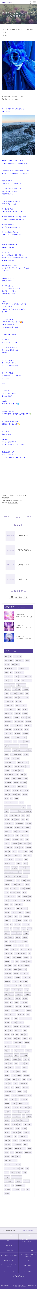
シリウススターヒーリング (17, 1010)
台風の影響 (28, 823)
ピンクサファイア (13, 746)
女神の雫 (29, 929)
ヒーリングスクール (10, 685)
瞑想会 (6, 673)
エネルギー (22, 868)
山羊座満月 (27, 994)
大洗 (6, 998)
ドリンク (7, 843)
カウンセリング (17, 656)
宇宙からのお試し (21, 738)
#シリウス (18, 597)
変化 (6, 1083)
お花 (27, 1169)
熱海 (16, 1063)
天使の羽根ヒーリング (15, 754)
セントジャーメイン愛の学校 (12, 1169)
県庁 (30, 1038)
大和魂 (28, 880)
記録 (20, 1132)
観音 (6, 965)
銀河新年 (7, 819)
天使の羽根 (13, 693)
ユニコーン (12, 1099)
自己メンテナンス (19, 1051)
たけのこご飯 (22, 969)
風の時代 (17, 681)
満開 (14, 957)
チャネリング (16, 1189)
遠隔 (31, 851)
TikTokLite (14, 1124)
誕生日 (17, 819)
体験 (30, 896)
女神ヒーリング (8, 734)
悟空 (6, 937)
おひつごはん (26, 925)
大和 (18, 880)
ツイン (27, 884)
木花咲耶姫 (26, 1075)
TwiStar (21, 742)
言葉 (29, 717)
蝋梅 (18, 908)
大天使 (28, 766)
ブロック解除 (8, 969)
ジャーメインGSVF (19, 766)
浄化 (16, 1018)
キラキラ (7, 778)
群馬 (6, 656)
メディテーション (19, 673)
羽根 (6, 746)
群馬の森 (17, 815)
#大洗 (25, 597)
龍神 (12, 1034)
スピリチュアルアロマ (10, 786)
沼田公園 (16, 973)
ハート (14, 851)
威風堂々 (13, 1104)
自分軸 (13, 738)
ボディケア (26, 1181)
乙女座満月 (7, 1112)
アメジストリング (19, 721)
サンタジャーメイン (14, 900)
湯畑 (17, 961)
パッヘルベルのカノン (10, 1014)
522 (28, 868)
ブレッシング (8, 1038)
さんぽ (21, 847)
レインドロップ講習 (23, 831)
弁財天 (12, 1152)
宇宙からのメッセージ (10, 762)
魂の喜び (24, 896)
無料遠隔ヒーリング (22, 876)
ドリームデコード (9, 1181)
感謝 (6, 1047)
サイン (18, 1156)
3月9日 (6, 1173)
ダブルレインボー (9, 1128)
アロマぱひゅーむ (9, 701)
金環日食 (15, 1059)
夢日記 (6, 693)
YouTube (26, 754)
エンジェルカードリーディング (12, 1165)
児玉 (19, 1038)
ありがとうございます (16, 990)
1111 (18, 758)
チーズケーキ (21, 1014)
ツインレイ (7, 750)
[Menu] (34, 2)
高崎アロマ (7, 689)
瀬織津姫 (27, 742)
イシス (15, 945)
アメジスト (17, 925)
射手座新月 (21, 693)
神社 (29, 807)
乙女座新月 (7, 839)
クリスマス (12, 876)
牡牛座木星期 (8, 782)
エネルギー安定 (8, 827)
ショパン (7, 868)
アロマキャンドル (22, 750)
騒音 (20, 1059)
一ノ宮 (13, 1075)
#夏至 (11, 597)
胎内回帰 (7, 1120)
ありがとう (23, 949)
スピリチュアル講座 (22, 778)
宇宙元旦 (18, 937)
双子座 (26, 990)
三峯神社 (12, 949)
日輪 (10, 965)
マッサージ (15, 982)
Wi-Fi (6, 941)
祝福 (22, 774)
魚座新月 (12, 941)
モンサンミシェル (24, 1026)
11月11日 (18, 1067)
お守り (17, 664)
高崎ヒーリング (8, 713)
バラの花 (7, 1018)
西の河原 (29, 961)
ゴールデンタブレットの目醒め (22, 827)
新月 (16, 697)
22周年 (13, 1156)
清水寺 (19, 1071)
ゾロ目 (30, 855)
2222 (25, 855)
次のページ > (30, 517)
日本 (27, 1063)
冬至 (6, 876)
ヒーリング (7, 1189)
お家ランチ (7, 921)
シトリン (7, 1087)
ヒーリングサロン (9, 660)
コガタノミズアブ (9, 1006)
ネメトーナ (26, 872)
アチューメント (8, 721)
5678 (6, 1099)
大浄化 (15, 969)
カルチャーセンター (16, 1177)
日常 (15, 1038)
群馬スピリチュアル (26, 681)
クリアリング (8, 831)
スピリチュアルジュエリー (11, 803)
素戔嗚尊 (26, 957)
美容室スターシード (10, 864)
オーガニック (13, 811)
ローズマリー (8, 1043)
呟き (30, 843)
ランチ (6, 929)
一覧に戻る (19, 517)
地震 (25, 1030)
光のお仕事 (14, 1132)
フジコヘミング (24, 790)
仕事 (6, 900)
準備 (6, 1063)
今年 (10, 1083)
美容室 (16, 799)
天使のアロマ (8, 717)
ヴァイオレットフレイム (21, 953)
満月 (6, 851)
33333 (15, 742)
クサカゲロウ (24, 1002)
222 (27, 819)
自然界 (18, 892)
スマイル (12, 725)
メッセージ (16, 717)
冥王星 (6, 754)
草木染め (19, 864)
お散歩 (11, 916)
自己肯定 (7, 1104)
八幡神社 (25, 1038)
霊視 (28, 1189)
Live (20, 1124)
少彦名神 (7, 1177)
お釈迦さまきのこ (18, 1043)
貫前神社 (7, 1075)
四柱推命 (26, 933)
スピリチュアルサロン (10, 896)
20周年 (23, 929)
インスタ (7, 758)
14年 (30, 1108)
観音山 (30, 949)
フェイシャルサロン (14, 1047)
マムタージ (26, 1132)
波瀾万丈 (11, 937)
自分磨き (16, 782)
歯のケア (23, 717)
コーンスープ (28, 1018)
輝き (12, 1087)
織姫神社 (7, 933)
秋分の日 (7, 1051)
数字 (25, 1091)
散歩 (23, 815)
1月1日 (23, 880)
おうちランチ (8, 973)
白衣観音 (12, 892)
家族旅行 (23, 961)
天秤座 (24, 1173)
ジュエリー (18, 1181)
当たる (23, 1189)
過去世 (6, 725)
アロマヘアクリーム (9, 908)
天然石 (29, 1148)
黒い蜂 (6, 1152)
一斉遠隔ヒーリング (23, 1104)
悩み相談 (7, 1193)
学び (25, 1059)
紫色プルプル (8, 729)
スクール (7, 1185)
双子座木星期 (23, 982)
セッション (25, 1087)
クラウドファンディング (11, 668)
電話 (6, 794)
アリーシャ (17, 713)
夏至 (11, 799)
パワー (26, 835)
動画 (26, 851)
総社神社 (7, 1095)
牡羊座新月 (7, 957)
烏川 (6, 916)
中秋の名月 (28, 847)
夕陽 (6, 855)
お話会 (24, 807)
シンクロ (11, 835)
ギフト (11, 766)
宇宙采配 (27, 1043)
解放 (15, 831)
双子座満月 (14, 868)
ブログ (13, 758)
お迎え (25, 921)
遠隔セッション (23, 843)
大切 (22, 835)
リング (24, 1071)
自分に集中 (7, 1108)
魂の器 (6, 1002)
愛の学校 (7, 1156)
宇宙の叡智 (23, 782)
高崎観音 (29, 1010)
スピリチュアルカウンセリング (12, 807)
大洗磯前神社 (19, 994)
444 (26, 1034)
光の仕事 (7, 1022)
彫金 (16, 916)
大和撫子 (18, 1087)
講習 (20, 986)
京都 (6, 1067)
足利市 (19, 933)
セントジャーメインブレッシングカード (21, 1095)
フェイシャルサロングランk (11, 774)
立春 (11, 904)
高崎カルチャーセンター (11, 1160)
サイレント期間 (19, 823)
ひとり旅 (21, 1063)
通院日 (16, 1055)
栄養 (9, 1079)
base (19, 709)
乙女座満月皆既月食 (24, 1112)
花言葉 (22, 888)
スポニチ (11, 998)
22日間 (23, 900)
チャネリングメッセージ (25, 677)
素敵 (22, 1169)
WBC (30, 750)
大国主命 (7, 770)
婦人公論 (13, 1022)
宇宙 (6, 766)
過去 (6, 1148)
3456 (22, 1034)
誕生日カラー (28, 725)
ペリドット (19, 941)
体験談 (11, 1148)
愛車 (30, 921)
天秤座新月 (7, 1059)
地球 (28, 815)
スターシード (24, 1120)
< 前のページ (7, 517)
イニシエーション (9, 705)
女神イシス (21, 884)
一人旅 (11, 1063)
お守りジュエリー (21, 685)
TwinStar (7, 664)
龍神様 (13, 778)
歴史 (6, 1030)
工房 (20, 916)
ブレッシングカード (10, 880)
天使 (6, 681)
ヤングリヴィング (9, 860)
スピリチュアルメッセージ (11, 872)
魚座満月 (23, 1128)
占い (10, 656)
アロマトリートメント (24, 1140)
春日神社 (7, 1132)
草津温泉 (7, 961)
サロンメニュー (27, 1124)
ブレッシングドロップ (21, 705)
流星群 (6, 888)
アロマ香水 (25, 689)
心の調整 (18, 1173)
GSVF (6, 815)
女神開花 (28, 912)
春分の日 (25, 937)
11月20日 (12, 1071)
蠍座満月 (27, 965)
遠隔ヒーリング (8, 697)
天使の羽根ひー (23, 1083)
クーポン (25, 709)
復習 (6, 835)
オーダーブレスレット (20, 1148)
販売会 (6, 811)
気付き (6, 799)
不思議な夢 (7, 982)
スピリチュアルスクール (17, 912)
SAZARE (26, 729)
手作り (22, 839)
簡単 (28, 1014)
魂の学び (20, 965)
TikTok (13, 1120)
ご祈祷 (6, 1071)
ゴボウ (21, 1018)
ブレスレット (23, 746)
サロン (17, 1128)
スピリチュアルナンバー (15, 855)
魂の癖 (28, 900)
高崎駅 (19, 921)
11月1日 (26, 1144)
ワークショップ (26, 977)
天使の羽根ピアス (22, 786)
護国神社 (7, 1010)
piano (27, 945)
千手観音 (29, 1116)
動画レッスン (8, 1026)
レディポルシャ (8, 847)
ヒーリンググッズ (23, 697)
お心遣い (7, 990)
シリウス (11, 994)
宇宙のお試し (8, 742)
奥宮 (6, 994)
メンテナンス (24, 1099)
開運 (13, 664)
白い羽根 (7, 1034)
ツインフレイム (18, 904)
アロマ (11, 681)
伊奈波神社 (7, 1116)
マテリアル (15, 790)
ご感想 (14, 750)
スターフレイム (8, 953)
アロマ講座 (14, 770)
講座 (19, 689)
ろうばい (12, 888)
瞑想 (11, 673)
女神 (16, 677)
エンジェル (15, 1108)
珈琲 (24, 1079)
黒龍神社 (25, 1067)
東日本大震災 (23, 1108)
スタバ (19, 1079)
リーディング (27, 986)
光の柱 (6, 892)
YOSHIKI (21, 945)
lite (18, 1120)
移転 (26, 860)
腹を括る (25, 794)
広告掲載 (18, 998)
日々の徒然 (17, 734)
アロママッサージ (23, 1136)
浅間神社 (19, 1075)
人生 (15, 965)
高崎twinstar (8, 945)
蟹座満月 (24, 713)
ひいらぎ (7, 912)
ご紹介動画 (14, 843)
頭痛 (11, 925)
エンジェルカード (20, 1185)
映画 (14, 1079)
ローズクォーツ (8, 1136)
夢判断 (12, 1173)
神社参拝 (7, 738)
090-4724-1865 (13, 503)
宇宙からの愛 (28, 1152)
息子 (19, 794)
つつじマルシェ (24, 973)
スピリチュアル (19, 660)
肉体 (11, 1002)
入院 (23, 819)
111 (15, 1136)
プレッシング (19, 860)
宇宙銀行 (15, 1140)
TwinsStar (28, 721)
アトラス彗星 (23, 1055)
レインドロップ (8, 677)
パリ (23, 1116)
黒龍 (17, 1034)
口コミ (21, 803)
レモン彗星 (7, 1144)
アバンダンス (18, 1030)
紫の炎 (25, 941)
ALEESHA (25, 998)
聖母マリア (19, 725)
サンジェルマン (16, 1116)
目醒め (19, 1091)
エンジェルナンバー (23, 762)
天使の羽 (7, 1124)
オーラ (27, 660)
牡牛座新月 (17, 977)
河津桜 (6, 949)
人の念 (6, 925)
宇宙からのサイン (9, 823)
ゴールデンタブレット (10, 1091)
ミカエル (13, 884)
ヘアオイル (7, 790)
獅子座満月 (25, 734)
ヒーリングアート (18, 729)
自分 (17, 835)
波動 (27, 693)
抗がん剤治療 (12, 794)
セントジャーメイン (24, 668)
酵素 (27, 839)
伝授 (19, 896)
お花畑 (16, 847)
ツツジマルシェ (8, 977)
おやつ (14, 921)
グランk (23, 1047)
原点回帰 (16, 1026)
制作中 (29, 1079)
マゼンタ (13, 933)
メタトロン (28, 1051)
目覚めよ (7, 884)
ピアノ (25, 864)
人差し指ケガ (19, 1152)
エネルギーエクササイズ (11, 986)
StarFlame (18, 701)
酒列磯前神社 (27, 1006)
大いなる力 (21, 1022)
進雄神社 (19, 957)
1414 (12, 819)
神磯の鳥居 (18, 1006)
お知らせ (21, 770)
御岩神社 (11, 1067)
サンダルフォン (8, 1055)
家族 (12, 961)
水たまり (20, 851)
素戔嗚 (16, 1002)
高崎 (12, 1185)
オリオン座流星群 (17, 1144)
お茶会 (11, 815)
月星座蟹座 (26, 916)
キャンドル (24, 908)
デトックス (15, 839)
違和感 (6, 904)
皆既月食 (15, 1112)
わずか (15, 1083)
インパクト (16, 929)
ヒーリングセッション (10, 709)
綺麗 (6, 1140)
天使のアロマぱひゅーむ (25, 811)
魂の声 (24, 892)
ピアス (14, 689)
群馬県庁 (28, 888)
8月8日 (11, 1030)
